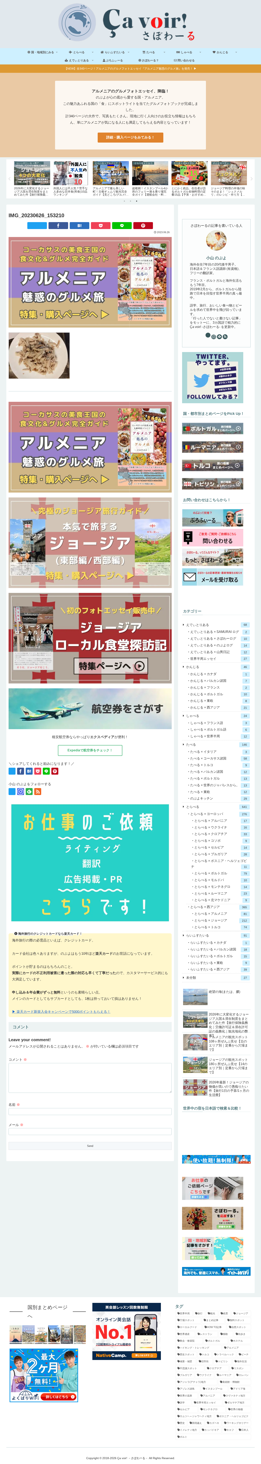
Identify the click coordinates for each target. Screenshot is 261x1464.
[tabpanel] (32, 178)
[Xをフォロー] (12, 791)
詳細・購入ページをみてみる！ (130, 137)
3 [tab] (137, 201)
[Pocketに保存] (101, 225)
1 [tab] (124, 201)
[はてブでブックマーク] (79, 225)
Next (252, 179)
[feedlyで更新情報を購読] (29, 791)
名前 (14, 1105)
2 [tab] (130, 201)
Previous (9, 179)
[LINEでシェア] (122, 225)
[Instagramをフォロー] (20, 791)
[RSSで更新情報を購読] (37, 791)
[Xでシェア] (37, 225)
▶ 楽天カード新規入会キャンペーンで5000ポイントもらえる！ (61, 1012)
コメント (18, 1060)
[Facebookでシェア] (58, 225)
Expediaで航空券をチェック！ (90, 750)
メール (16, 1125)
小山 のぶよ (216, 258)
